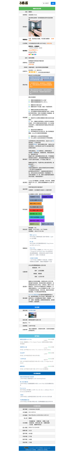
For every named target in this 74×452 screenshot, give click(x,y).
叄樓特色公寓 (23, 347)
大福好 (21, 394)
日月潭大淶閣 (32, 310)
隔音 (38, 151)
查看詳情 (49, 43)
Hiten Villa (32, 248)
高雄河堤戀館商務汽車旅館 (27, 376)
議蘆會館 (22, 366)
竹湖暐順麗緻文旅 (24, 399)
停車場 (35, 144)
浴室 (33, 152)
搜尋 (53, 3)
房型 (53, 141)
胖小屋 (31, 241)
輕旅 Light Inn (33, 235)
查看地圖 (31, 64)
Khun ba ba (23, 388)
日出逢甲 (22, 353)
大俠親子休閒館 (34, 258)
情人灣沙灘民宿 (24, 381)
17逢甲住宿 (23, 358)
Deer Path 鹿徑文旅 (34, 294)
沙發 (30, 166)
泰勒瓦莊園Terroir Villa (26, 339)
